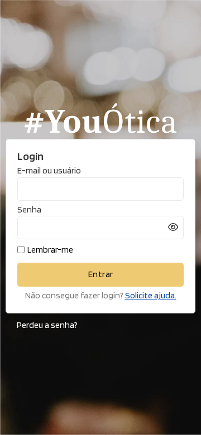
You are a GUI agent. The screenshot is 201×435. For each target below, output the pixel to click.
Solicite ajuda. (150, 295)
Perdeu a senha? (47, 325)
